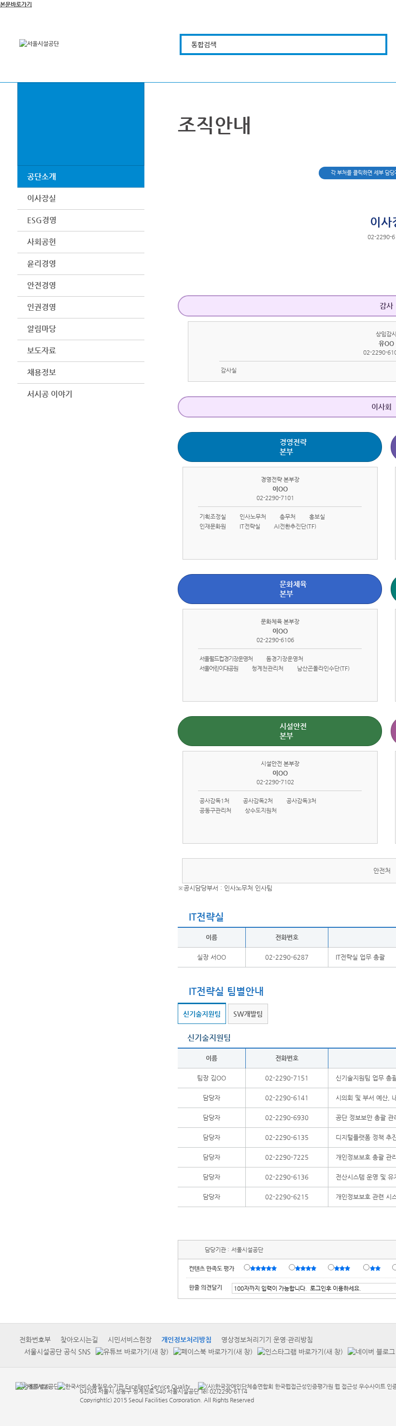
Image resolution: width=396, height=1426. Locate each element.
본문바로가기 (16, 4)
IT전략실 (250, 526)
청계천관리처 (267, 668)
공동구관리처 (215, 810)
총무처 (288, 516)
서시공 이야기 (49, 394)
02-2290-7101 (275, 498)
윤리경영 (41, 263)
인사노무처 (253, 516)
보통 (344, 1268)
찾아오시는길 (79, 1339)
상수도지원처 (261, 810)
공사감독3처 (301, 801)
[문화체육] (251, 69)
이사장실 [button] (41, 198)
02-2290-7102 (275, 782)
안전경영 (41, 285)
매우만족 (264, 1268)
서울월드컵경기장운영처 (226, 659)
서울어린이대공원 (218, 668)
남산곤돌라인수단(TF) (323, 668)
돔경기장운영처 (284, 659)
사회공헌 (41, 241)
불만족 (375, 1268)
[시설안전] (360, 69)
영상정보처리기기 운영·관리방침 (267, 1339)
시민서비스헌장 (130, 1339)
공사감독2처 (258, 801)
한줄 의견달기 (205, 1287)
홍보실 (317, 516)
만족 (306, 1268)
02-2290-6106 (275, 640)
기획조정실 (212, 516)
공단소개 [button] (41, 176)
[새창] (32, 1386)
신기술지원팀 (202, 1014)
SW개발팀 (248, 1014)
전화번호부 (35, 1339)
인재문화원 (212, 526)
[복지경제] (196, 69)
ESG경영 (42, 220)
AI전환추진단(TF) (295, 526)
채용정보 (41, 372)
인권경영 (41, 307)
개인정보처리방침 (186, 1339)
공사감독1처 (214, 801)
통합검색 (203, 44)
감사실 (229, 370)
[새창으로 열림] (130, 1351)
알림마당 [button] (41, 328)
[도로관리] (305, 69)
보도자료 (41, 350)
